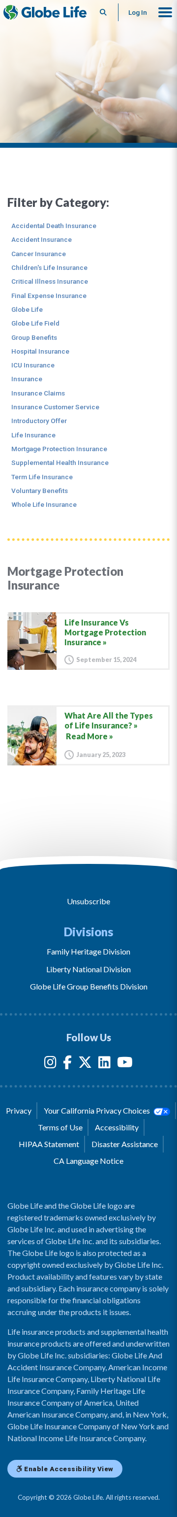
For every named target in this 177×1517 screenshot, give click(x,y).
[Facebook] (67, 1064)
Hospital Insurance (40, 351)
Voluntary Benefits (39, 491)
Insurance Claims (38, 393)
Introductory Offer (39, 421)
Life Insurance (33, 435)
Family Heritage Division (88, 951)
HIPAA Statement (49, 1144)
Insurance (26, 379)
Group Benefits (34, 337)
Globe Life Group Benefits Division (89, 986)
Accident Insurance (41, 239)
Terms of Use (60, 1127)
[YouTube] (125, 1064)
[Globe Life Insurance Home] (45, 12)
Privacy (18, 1110)
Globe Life (27, 309)
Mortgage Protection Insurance (59, 449)
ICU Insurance (33, 365)
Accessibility (117, 1127)
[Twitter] (85, 1064)
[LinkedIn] (104, 1064)
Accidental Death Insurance (53, 226)
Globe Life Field (35, 323)
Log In (137, 12)
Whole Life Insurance (44, 504)
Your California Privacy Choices (97, 1110)
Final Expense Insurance (49, 295)
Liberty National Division (88, 969)
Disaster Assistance (124, 1144)
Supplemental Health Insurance (60, 462)
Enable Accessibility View (68, 1469)
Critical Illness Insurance (49, 281)
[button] (165, 12)
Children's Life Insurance (49, 267)
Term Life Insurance (42, 477)
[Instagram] (50, 1064)
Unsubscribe (88, 901)
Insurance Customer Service (55, 407)
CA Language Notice (88, 1160)
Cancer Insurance (38, 254)
